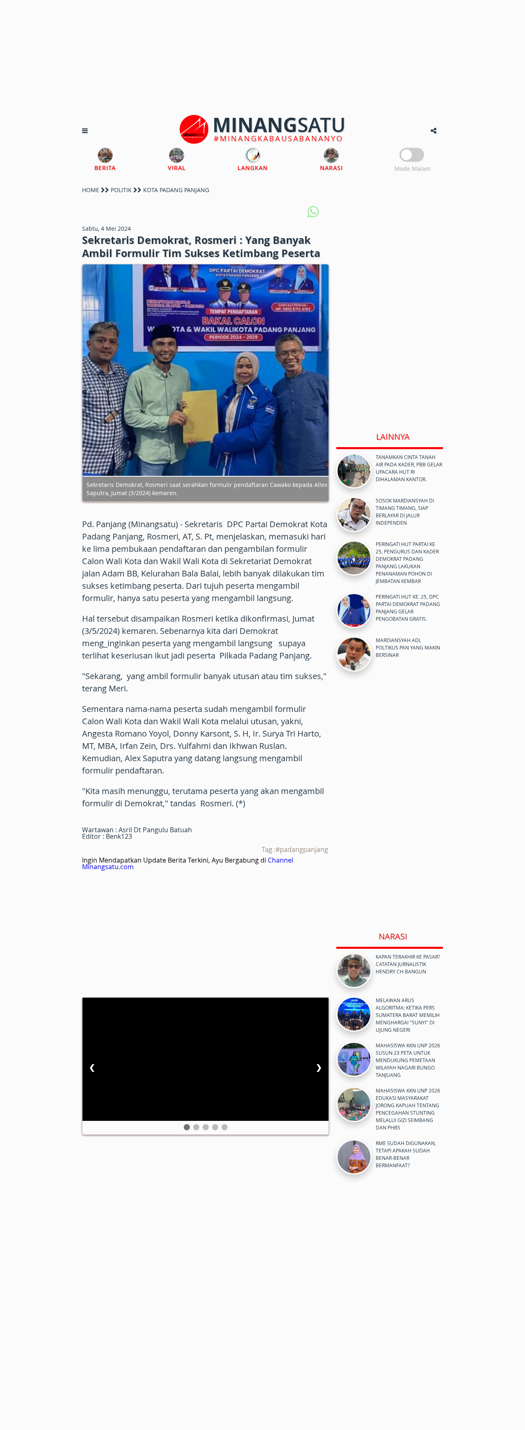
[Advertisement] (262, 57)
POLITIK (121, 190)
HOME (90, 190)
